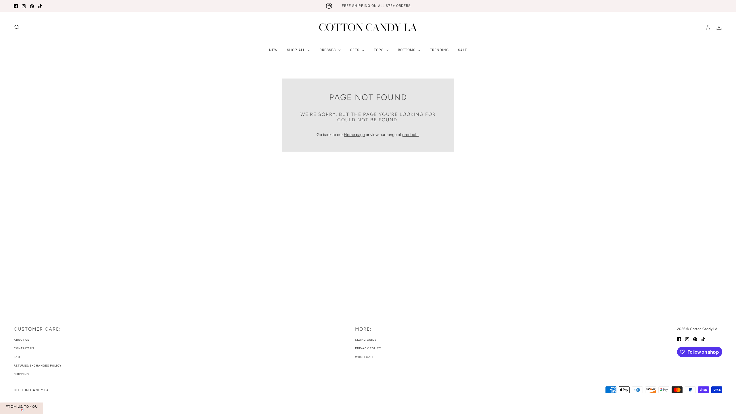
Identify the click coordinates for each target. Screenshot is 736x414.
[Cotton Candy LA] (368, 27)
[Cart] (719, 27)
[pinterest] (32, 6)
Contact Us (24, 348)
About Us (21, 339)
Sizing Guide (366, 339)
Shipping (21, 374)
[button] (21, 408)
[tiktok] (40, 6)
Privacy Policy (368, 348)
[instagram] (24, 6)
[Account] (708, 27)
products (410, 134)
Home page (354, 134)
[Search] (17, 27)
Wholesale (364, 357)
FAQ (17, 357)
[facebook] (16, 6)
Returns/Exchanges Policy (38, 365)
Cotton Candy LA (31, 390)
